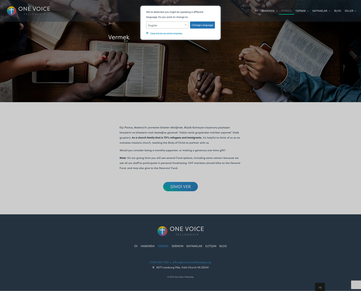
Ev (256, 11)
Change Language (202, 24)
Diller (349, 11)
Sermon (177, 246)
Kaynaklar (319, 11)
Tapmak (300, 11)
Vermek (286, 11)
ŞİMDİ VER (180, 186)
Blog (337, 11)
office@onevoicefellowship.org (191, 262)
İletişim (210, 246)
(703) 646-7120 (159, 262)
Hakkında (268, 11)
